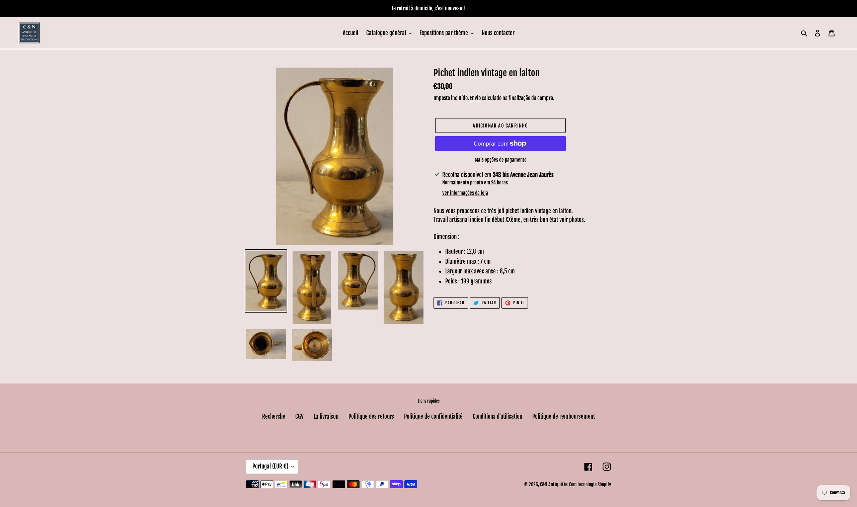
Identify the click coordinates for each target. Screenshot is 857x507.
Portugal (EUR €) (270, 466)
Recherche (273, 416)
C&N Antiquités (554, 484)
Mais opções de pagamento (501, 160)
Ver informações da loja (465, 193)
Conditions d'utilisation (497, 416)
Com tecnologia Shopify (590, 484)
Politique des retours (371, 416)
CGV (299, 416)
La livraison (326, 416)
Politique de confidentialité (433, 416)
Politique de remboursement (563, 416)
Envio (475, 98)
